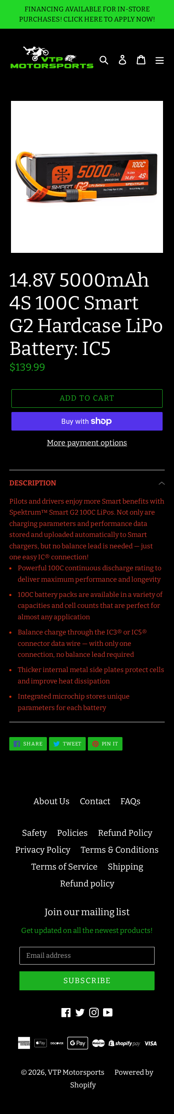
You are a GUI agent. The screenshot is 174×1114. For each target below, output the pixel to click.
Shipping (125, 867)
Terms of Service (64, 867)
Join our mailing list (87, 912)
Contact (95, 801)
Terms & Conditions (120, 850)
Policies (72, 833)
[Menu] (159, 59)
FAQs (130, 801)
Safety (34, 833)
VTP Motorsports (76, 1072)
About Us (51, 801)
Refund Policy (125, 833)
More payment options (87, 442)
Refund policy (87, 883)
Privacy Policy (43, 850)
